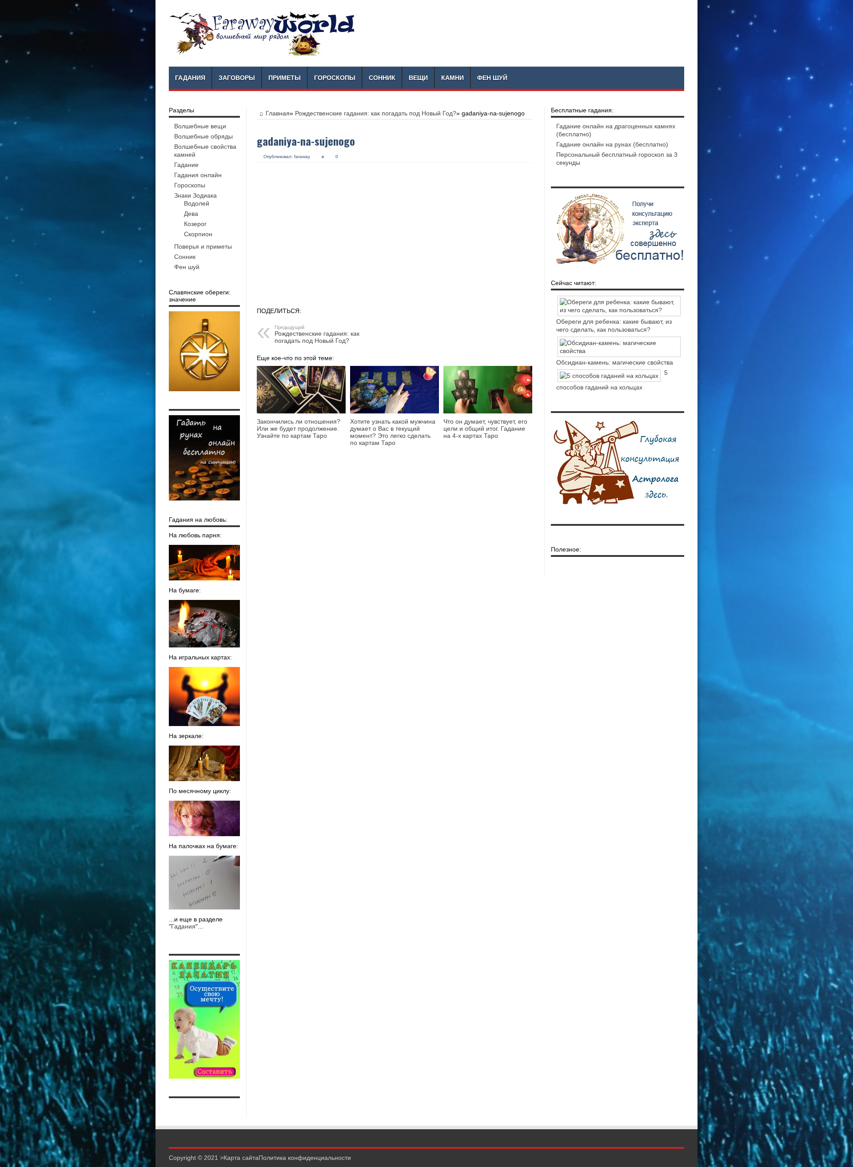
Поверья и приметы (203, 246)
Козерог (195, 223)
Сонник (382, 77)
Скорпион (198, 234)
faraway (302, 156)
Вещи (418, 77)
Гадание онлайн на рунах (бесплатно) (612, 144)
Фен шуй (492, 77)
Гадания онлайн (198, 175)
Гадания (190, 77)
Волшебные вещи (200, 126)
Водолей (196, 203)
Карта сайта (241, 1157)
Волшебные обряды (203, 136)
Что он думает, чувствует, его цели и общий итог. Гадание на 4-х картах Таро (485, 428)
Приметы (284, 77)
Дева (191, 213)
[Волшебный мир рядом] (263, 33)
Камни (452, 77)
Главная (278, 113)
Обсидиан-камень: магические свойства (614, 362)
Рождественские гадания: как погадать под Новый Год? (375, 113)
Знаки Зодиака (195, 195)
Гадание (186, 164)
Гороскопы (334, 77)
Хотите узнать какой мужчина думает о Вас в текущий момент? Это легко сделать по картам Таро (392, 432)
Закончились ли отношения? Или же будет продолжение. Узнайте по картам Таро (298, 428)
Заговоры (237, 77)
